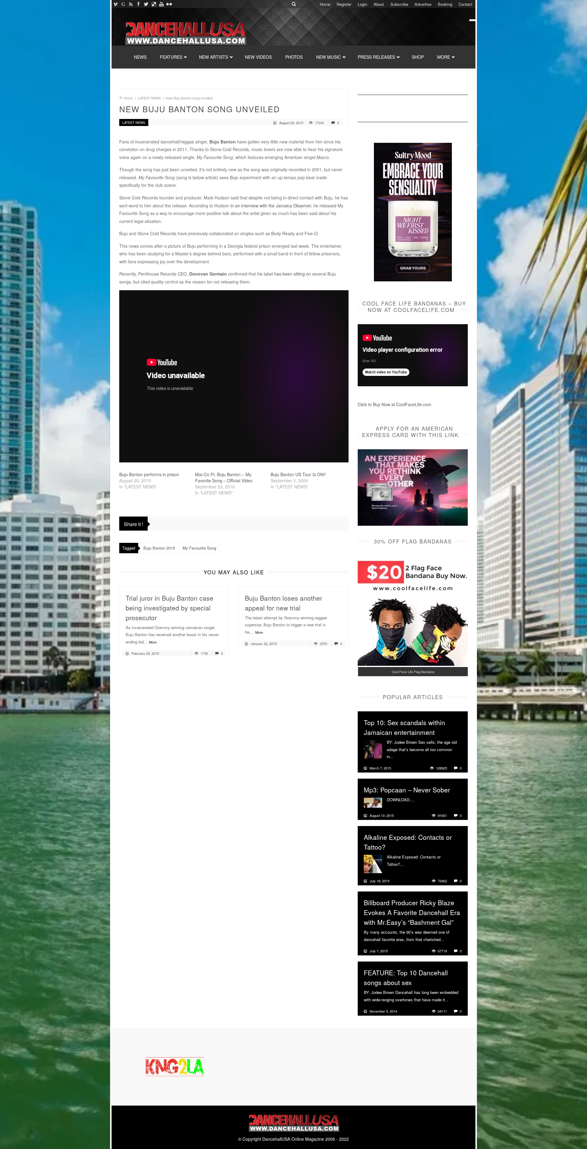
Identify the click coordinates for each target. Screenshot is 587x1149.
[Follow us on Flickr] (169, 4)
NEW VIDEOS (258, 57)
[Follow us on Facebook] (138, 4)
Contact (465, 4)
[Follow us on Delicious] (153, 4)
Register (344, 4)
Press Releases (376, 57)
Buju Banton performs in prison (149, 474)
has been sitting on (292, 274)
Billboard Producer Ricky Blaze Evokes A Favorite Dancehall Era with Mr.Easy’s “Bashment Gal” (412, 912)
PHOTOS (294, 57)
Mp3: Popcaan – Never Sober (407, 789)
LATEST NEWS (149, 97)
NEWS (140, 57)
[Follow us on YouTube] (161, 4)
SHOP (418, 57)
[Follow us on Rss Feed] (131, 4)
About (379, 4)
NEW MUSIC (328, 57)
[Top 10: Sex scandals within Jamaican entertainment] (373, 749)
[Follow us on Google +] (123, 4)
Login (362, 4)
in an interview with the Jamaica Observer (271, 205)
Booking (445, 4)
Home (325, 4)
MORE (443, 57)
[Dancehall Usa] (185, 32)
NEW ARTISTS (213, 57)
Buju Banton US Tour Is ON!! (298, 474)
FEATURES (171, 57)
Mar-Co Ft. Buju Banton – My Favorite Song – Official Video (224, 477)
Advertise (423, 4)
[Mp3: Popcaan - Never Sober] (373, 802)
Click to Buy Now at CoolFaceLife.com (394, 404)
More (153, 641)
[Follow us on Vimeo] (115, 4)
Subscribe (399, 4)
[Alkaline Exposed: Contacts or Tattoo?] (373, 863)
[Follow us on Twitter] (146, 4)
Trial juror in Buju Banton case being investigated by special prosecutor (169, 607)
